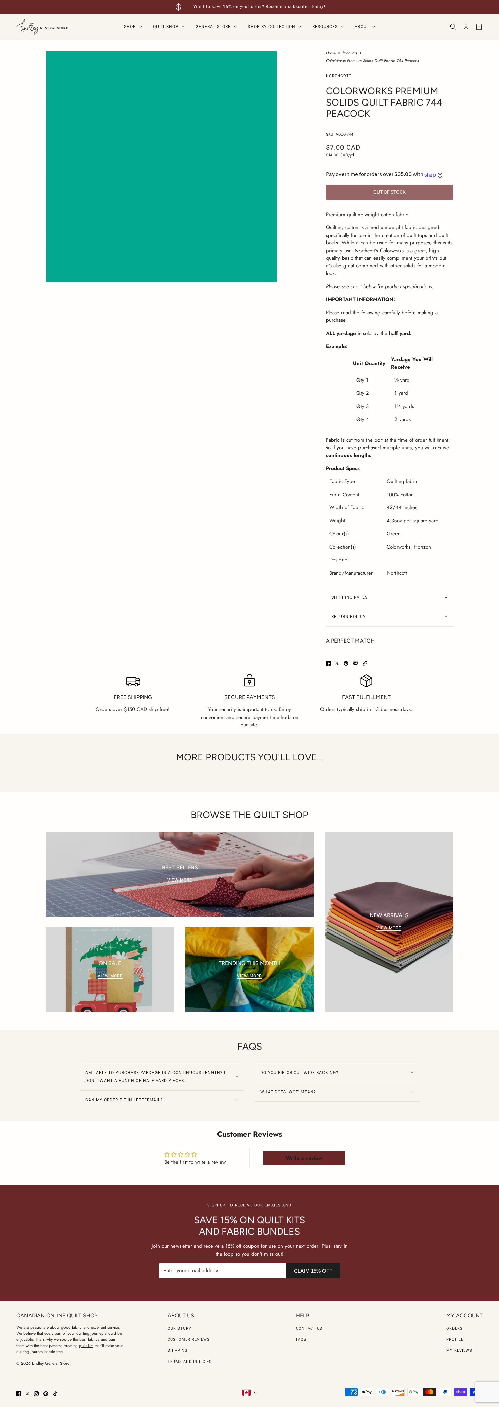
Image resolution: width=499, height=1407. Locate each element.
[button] (365, 663)
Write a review (303, 1158)
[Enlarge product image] (161, 166)
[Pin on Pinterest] (346, 663)
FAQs (301, 1339)
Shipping (178, 1350)
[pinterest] (46, 1393)
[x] (27, 1394)
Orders (454, 1328)
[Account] (466, 27)
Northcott (339, 76)
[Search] (453, 27)
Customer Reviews (189, 1339)
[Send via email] (355, 663)
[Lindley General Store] (42, 27)
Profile (454, 1339)
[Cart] (479, 27)
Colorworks (398, 547)
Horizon (422, 547)
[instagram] (36, 1393)
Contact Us (309, 1328)
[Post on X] (337, 663)
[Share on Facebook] (328, 663)
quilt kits (86, 1346)
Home (331, 53)
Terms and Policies (190, 1361)
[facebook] (18, 1393)
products (350, 53)
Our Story (179, 1328)
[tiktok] (55, 1393)
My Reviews (459, 1350)
